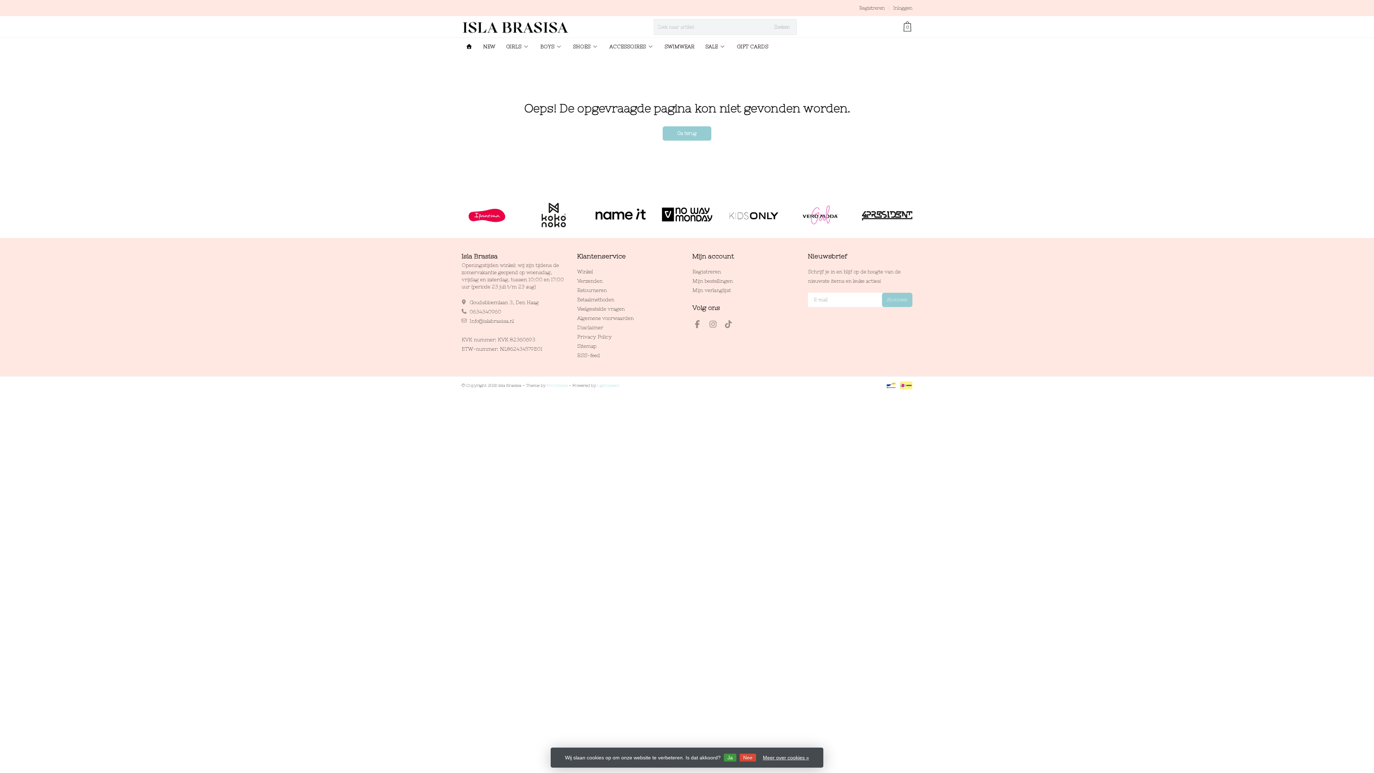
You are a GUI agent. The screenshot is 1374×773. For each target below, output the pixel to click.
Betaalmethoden (595, 299)
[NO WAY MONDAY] (687, 215)
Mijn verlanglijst (711, 290)
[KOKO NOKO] (553, 215)
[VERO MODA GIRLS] (820, 215)
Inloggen (902, 8)
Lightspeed (608, 385)
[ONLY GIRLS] (754, 215)
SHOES (581, 46)
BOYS (547, 46)
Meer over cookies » (786, 757)
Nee (747, 757)
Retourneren (592, 290)
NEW (489, 46)
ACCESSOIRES (627, 46)
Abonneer (897, 299)
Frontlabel (557, 385)
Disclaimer (590, 327)
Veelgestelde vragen (601, 309)
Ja (730, 757)
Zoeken (782, 27)
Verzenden (590, 281)
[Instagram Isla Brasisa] (716, 325)
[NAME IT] (620, 215)
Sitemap (586, 346)
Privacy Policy (594, 337)
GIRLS (513, 46)
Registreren (872, 8)
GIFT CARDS (752, 46)
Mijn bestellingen (712, 281)
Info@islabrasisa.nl (491, 321)
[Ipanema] (487, 215)
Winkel (585, 271)
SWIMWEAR (679, 46)
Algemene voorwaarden (605, 318)
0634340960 (485, 312)
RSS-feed (588, 355)
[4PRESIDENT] (887, 215)
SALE (711, 46)
